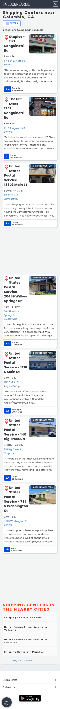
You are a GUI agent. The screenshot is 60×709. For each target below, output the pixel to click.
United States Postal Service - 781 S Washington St (16, 499)
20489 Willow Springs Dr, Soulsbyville (11, 315)
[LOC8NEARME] (16, 4)
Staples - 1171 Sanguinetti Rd (14, 43)
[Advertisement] (30, 250)
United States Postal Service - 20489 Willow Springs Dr (15, 289)
